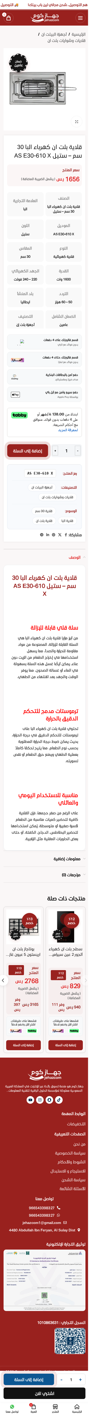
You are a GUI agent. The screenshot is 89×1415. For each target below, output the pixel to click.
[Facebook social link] (66, 535)
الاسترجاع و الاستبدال (67, 1171)
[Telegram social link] (42, 535)
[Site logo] (44, 17)
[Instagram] (40, 1100)
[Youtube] (30, 1100)
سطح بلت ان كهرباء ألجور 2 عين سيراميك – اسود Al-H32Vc (66, 954)
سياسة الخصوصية (70, 1153)
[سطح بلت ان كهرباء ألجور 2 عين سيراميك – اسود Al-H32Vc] (65, 926)
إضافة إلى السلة (27, 450)
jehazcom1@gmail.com (42, 1222)
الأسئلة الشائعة (72, 1188)
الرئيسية (78, 34)
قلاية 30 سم (43, 511)
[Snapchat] (49, 1100)
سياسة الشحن (73, 1179)
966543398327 (42, 1208)
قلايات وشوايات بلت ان (66, 40)
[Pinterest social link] (54, 535)
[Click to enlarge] (76, 121)
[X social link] (60, 535)
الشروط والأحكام (71, 1161)
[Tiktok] (59, 1100)
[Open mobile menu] (80, 18)
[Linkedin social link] (48, 535)
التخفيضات (76, 1123)
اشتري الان (44, 1393)
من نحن (79, 1144)
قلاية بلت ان (44, 521)
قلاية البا (67, 521)
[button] (65, 1045)
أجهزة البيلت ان (54, 34)
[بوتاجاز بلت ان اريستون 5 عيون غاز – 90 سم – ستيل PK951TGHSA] (23, 926)
